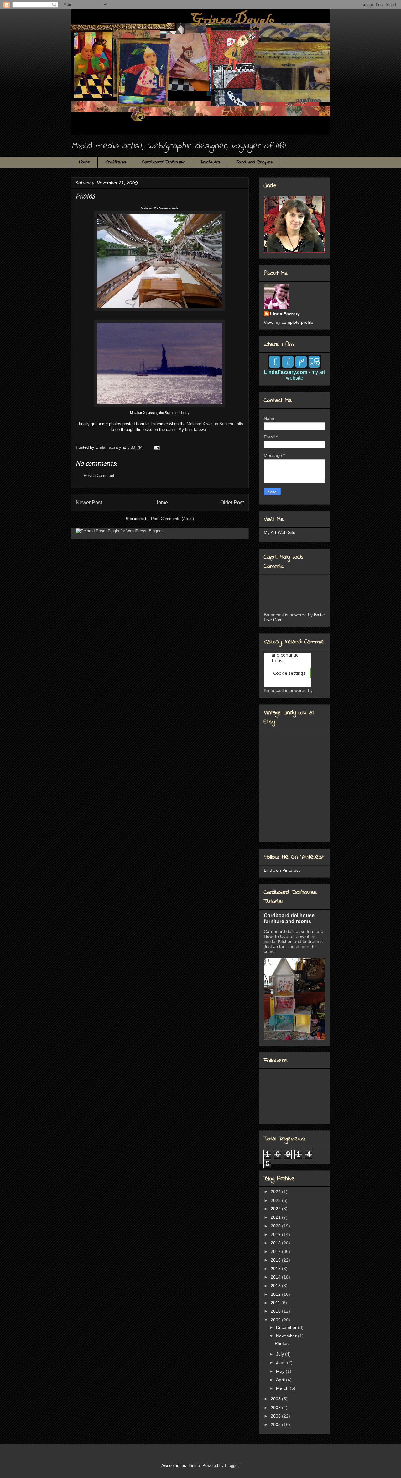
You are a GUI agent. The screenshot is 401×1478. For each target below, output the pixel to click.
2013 (276, 1285)
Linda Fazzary (285, 313)
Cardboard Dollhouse (163, 162)
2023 (276, 1200)
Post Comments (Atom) (172, 518)
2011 (276, 1302)
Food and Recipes (254, 162)
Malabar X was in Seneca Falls (215, 423)
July (280, 1354)
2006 (276, 1416)
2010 (276, 1311)
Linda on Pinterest (282, 870)
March (283, 1388)
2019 (276, 1234)
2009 (276, 1319)
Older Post (232, 502)
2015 (276, 1268)
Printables (210, 162)
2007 (276, 1407)
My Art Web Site (279, 532)
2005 (276, 1424)
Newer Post (89, 502)
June (281, 1362)
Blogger (231, 1465)
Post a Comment (99, 475)
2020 (276, 1225)
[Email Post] (156, 447)
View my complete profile (288, 322)
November (287, 1335)
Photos (282, 1343)
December (287, 1327)
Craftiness (115, 162)
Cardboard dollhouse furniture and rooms (289, 918)
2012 (276, 1294)
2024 (276, 1191)
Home (84, 162)
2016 (276, 1260)
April (281, 1379)
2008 (276, 1398)
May (281, 1371)
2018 (276, 1242)
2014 (276, 1276)
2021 (276, 1217)
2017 (276, 1251)
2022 (276, 1208)
